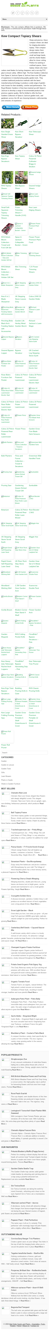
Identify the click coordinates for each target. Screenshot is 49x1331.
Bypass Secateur (18, 351)
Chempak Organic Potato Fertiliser (25, 947)
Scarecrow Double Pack (34, 586)
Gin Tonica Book (18, 1186)
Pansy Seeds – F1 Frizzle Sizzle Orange (27, 847)
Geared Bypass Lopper (7, 351)
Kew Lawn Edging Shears (35, 208)
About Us (26, 1326)
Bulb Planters (6, 456)
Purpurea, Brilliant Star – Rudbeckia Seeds (28, 1270)
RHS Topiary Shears (6, 187)
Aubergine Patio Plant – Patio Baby (25, 999)
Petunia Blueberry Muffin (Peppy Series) (27, 1151)
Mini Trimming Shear (20, 268)
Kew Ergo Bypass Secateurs (5, 158)
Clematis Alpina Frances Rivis (23, 1130)
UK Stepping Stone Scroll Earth (6, 539)
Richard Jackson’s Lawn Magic (35, 323)
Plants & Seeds (7, 780)
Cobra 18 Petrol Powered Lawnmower (35, 404)
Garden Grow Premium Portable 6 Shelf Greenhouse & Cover (21, 719)
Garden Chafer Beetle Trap (22, 1169)
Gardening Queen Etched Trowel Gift (21, 488)
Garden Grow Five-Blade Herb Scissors (34, 431)
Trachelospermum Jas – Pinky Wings (26, 830)
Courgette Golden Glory (21, 896)
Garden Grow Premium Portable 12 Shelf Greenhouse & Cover (34, 719)
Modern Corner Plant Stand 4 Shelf (21, 612)
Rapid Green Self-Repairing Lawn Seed (7, 563)
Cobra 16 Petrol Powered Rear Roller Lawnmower (7, 433)
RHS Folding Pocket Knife (20, 635)
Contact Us (35, 1326)
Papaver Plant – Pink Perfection (24, 1220)
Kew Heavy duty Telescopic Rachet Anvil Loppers (7, 665)
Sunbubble (33, 485)
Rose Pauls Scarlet (19, 1093)
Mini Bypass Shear (20, 187)
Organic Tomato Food (20, 982)
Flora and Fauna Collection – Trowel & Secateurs (19, 461)
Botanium (5, 510)
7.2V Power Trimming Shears (33, 269)
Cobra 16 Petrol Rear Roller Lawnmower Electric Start (7, 406)
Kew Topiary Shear (20, 157)
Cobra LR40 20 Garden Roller (35, 297)
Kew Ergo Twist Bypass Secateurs (7, 691)
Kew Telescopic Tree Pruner (35, 662)
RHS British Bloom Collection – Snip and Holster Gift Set (7, 272)
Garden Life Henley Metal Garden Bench (21, 323)
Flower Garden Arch (35, 611)
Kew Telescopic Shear (35, 133)
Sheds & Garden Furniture (10, 784)
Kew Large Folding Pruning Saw (7, 715)
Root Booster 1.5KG (34, 511)
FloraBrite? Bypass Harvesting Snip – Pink (21, 665)
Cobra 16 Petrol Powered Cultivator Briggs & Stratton (35, 161)
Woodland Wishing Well (6, 586)
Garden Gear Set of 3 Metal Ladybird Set (34, 563)
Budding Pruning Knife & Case (21, 691)
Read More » (21, 823)
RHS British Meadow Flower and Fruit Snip (28, 1076)
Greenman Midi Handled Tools (35, 457)
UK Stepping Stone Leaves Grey (20, 299)
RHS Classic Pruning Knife (34, 689)
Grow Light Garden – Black (22, 910)
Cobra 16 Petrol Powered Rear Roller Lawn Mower (21, 514)
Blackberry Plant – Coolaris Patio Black (27, 1033)
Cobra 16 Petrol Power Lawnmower (21, 404)
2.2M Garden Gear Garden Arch (20, 588)
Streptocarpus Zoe (19, 1059)
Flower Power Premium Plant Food (35, 239)
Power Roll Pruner (5, 746)
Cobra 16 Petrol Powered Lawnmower (21, 377)
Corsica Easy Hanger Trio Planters (25, 1239)
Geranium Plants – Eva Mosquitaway (26, 861)
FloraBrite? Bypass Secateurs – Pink (33, 638)
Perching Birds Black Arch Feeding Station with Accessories (7, 326)
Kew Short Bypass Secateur (19, 134)
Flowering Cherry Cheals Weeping (25, 879)
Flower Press (20, 429)
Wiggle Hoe (33, 537)
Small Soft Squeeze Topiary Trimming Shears (5, 212)
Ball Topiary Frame (19, 813)
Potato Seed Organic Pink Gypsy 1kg (26, 964)
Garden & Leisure (7, 765)
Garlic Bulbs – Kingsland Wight (24, 1016)
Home (19, 1326)
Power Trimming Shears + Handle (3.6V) (20, 211)
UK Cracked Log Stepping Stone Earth (34, 353)
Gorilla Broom (6, 610)
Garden (4, 761)
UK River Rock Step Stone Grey (21, 563)
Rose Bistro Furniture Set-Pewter (6, 377)
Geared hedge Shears (34, 187)
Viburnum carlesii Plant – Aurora (24, 1203)
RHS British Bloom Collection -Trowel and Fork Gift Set (6, 242)
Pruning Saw (6, 485)
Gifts (3, 772)
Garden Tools (6, 769)
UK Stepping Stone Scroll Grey (20, 539)
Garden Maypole (4, 635)
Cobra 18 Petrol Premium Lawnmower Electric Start (35, 379)
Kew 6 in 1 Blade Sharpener (5, 299)
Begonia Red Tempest (20, 1307)
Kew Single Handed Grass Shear (7, 134)
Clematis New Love (19, 793)
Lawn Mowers (6, 776)
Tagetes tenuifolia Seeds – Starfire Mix (27, 1253)
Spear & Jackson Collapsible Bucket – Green (21, 241)
